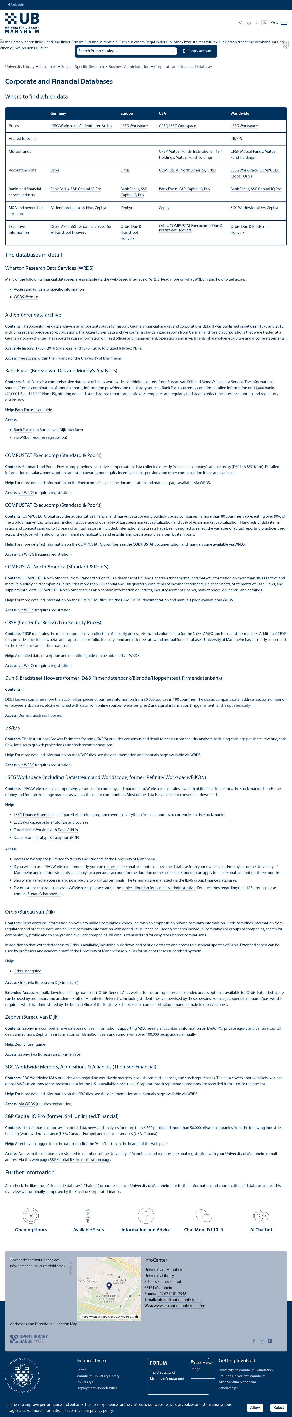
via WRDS (26, 493)
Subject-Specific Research (82, 67)
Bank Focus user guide (33, 410)
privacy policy (101, 1411)
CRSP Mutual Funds (175, 152)
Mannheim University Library (97, 1376)
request (110, 867)
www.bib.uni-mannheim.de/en (179, 1306)
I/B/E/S (236, 139)
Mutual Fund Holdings (194, 158)
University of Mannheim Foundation (246, 1370)
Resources (47, 67)
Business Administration (129, 67)
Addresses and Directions (31, 1324)
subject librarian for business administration (159, 888)
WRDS (24, 438)
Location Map (66, 1324)
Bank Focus (59, 189)
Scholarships (228, 1388)
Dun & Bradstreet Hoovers (131, 233)
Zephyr (101, 208)
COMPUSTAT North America (182, 170)
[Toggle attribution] (136, 1316)
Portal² (81, 1370)
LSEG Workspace (64, 126)
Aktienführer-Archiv (95, 126)
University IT (85, 1382)
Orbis (54, 170)
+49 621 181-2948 (171, 1294)
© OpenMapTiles (91, 1316)
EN (264, 23)
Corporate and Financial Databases (183, 67)
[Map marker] (109, 1286)
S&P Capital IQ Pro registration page (80, 1160)
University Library (20, 67)
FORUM (158, 1363)
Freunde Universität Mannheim (242, 1376)
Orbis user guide (27, 971)
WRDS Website (26, 297)
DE (257, 23)
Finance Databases (220, 881)
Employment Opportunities (96, 1388)
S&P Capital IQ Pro (86, 189)
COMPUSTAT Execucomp (190, 226)
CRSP (163, 126)
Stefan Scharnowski (44, 894)
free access (27, 359)
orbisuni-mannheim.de (177, 1005)
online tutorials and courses (65, 823)
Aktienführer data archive (71, 208)
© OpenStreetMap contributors (117, 1316)
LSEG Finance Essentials (33, 815)
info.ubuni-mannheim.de (179, 1300)
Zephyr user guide (30, 1045)
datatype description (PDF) (56, 838)
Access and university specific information (49, 290)
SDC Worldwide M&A (248, 208)
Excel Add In (68, 830)
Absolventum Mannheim (237, 1382)
